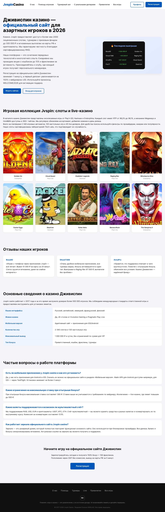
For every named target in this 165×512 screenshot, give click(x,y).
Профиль (137, 4)
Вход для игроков (33, 91)
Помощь (64, 490)
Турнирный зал (64, 4)
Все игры (117, 4)
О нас (32, 4)
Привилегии (104, 4)
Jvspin (13, 4)
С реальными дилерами (84, 4)
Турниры (76, 490)
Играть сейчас (12, 90)
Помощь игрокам (46, 4)
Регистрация (153, 4)
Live (85, 490)
